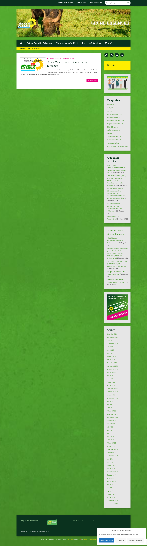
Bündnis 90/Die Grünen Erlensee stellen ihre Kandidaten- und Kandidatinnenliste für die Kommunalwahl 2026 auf (116, 193)
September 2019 (112, 478)
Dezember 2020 (112, 449)
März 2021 (110, 440)
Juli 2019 (110, 485)
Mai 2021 (110, 433)
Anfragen (110, 108)
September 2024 (112, 369)
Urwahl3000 (69, 539)
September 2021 (112, 420)
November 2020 (112, 453)
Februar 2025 (111, 356)
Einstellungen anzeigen (135, 540)
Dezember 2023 (112, 388)
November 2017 (112, 504)
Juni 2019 (110, 488)
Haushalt (110, 133)
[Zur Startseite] (27, 27)
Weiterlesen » (92, 80)
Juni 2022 (110, 404)
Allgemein (110, 104)
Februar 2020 (111, 465)
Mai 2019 (110, 491)
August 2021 (111, 424)
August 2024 (111, 372)
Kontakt (109, 43)
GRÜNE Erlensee (110, 23)
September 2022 (112, 398)
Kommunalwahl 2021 (56, 58)
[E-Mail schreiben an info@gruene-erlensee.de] (122, 55)
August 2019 (111, 481)
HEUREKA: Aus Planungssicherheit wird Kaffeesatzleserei (115, 240)
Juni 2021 (110, 430)
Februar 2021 (111, 443)
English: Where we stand (29, 521)
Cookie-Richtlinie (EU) (43, 531)
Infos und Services (91, 43)
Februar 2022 (111, 411)
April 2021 (110, 436)
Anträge (109, 111)
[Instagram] (112, 55)
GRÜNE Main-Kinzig (113, 130)
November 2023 (112, 392)
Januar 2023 (111, 395)
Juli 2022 (110, 401)
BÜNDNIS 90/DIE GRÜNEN (65, 3)
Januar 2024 (111, 385)
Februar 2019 (111, 494)
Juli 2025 (110, 347)
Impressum (33, 531)
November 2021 (112, 417)
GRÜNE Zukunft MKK (95, 3)
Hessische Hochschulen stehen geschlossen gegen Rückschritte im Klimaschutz (117, 263)
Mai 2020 (110, 462)
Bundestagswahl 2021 (114, 114)
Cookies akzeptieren (106, 540)
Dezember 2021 (112, 414)
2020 (29, 48)
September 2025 (112, 344)
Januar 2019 (111, 497)
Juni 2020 (110, 459)
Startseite (23, 48)
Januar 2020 (111, 469)
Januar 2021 (111, 446)
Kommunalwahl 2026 (67, 43)
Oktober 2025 (111, 340)
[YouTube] (117, 55)
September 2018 (112, 501)
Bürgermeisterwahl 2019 (115, 121)
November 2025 (112, 337)
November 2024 (112, 366)
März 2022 (110, 408)
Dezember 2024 (112, 363)
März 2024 (110, 379)
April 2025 (110, 350)
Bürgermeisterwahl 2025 (115, 124)
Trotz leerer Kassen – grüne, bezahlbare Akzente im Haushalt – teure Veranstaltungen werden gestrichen (116, 180)
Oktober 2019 (111, 475)
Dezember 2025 (112, 334)
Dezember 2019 (112, 472)
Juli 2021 (110, 427)
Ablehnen (121, 540)
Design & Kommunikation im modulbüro (94, 539)
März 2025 (110, 353)
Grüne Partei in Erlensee (39, 43)
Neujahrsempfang (113, 143)
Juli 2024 (110, 376)
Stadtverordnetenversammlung (117, 146)
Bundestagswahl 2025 (114, 117)
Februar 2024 (111, 382)
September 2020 (112, 456)
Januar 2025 (111, 360)
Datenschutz (24, 531)
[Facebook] (106, 55)
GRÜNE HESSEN (81, 3)
